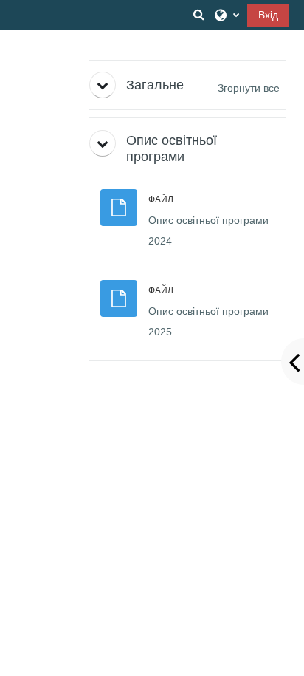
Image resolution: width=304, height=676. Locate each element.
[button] (198, 14)
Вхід (268, 15)
